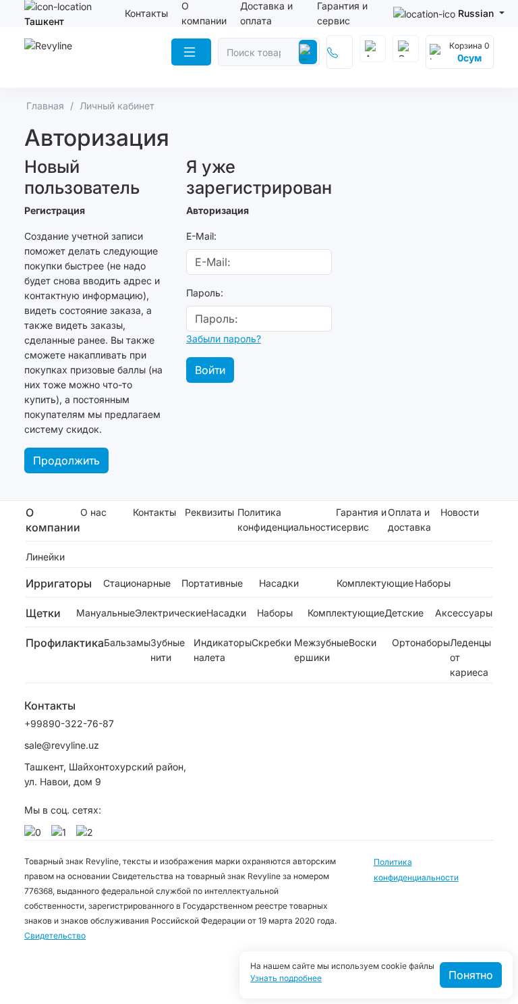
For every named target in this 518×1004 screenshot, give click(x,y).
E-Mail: (201, 236)
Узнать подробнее (286, 978)
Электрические (170, 612)
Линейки (45, 556)
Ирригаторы (59, 583)
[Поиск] (308, 52)
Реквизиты (209, 512)
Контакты (146, 13)
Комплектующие (375, 583)
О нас (93, 512)
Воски (362, 642)
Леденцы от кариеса (470, 657)
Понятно (471, 975)
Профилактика (65, 643)
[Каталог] (191, 51)
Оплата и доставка (409, 519)
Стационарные (137, 583)
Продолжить (66, 460)
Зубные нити (167, 650)
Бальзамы (127, 642)
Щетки (43, 613)
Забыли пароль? (223, 338)
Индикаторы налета (223, 650)
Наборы (433, 583)
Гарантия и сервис (361, 519)
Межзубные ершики (321, 650)
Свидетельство (55, 935)
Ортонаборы (421, 642)
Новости (459, 512)
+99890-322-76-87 (69, 723)
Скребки (271, 642)
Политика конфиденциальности (286, 519)
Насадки (279, 583)
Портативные (212, 583)
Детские (404, 612)
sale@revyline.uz (61, 745)
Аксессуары (463, 612)
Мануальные (105, 612)
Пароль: (204, 292)
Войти (210, 370)
